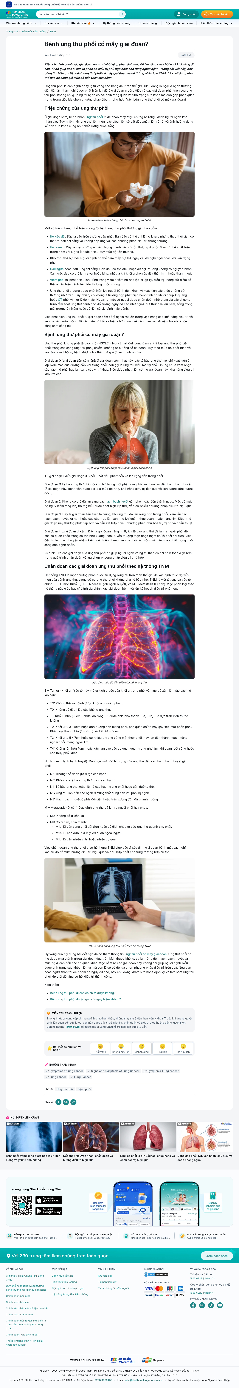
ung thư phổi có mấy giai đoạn (146, 954)
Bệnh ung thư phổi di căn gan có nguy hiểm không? (85, 999)
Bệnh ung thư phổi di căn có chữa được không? (83, 993)
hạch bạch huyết (116, 501)
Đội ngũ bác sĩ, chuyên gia (67, 1288)
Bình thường (142, 1051)
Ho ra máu (57, 247)
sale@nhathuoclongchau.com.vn (144, 1379)
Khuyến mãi (105, 1275)
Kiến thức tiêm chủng (34, 31)
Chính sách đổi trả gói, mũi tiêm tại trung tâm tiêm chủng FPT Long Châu (26, 1324)
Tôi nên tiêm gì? (107, 1281)
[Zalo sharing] (66, 1102)
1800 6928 (72, 1026)
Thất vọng (100, 1051)
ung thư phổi (94, 117)
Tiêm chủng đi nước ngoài (113, 1288)
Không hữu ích (120, 1051)
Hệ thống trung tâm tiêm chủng (70, 1294)
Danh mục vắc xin (62, 1275)
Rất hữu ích (183, 1051)
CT (59, 299)
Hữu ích (162, 1051)
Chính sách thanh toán (19, 1314)
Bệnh (53, 31)
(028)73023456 (103, 1379)
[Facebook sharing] (58, 1102)
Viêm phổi (57, 280)
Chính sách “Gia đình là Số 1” (23, 1334)
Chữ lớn (187, 55)
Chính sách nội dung (18, 1295)
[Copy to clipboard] (73, 1102)
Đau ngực (56, 269)
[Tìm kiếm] (122, 14)
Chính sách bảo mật (17, 1302)
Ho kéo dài (57, 236)
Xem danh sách (217, 1255)
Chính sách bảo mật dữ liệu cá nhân (27, 1308)
